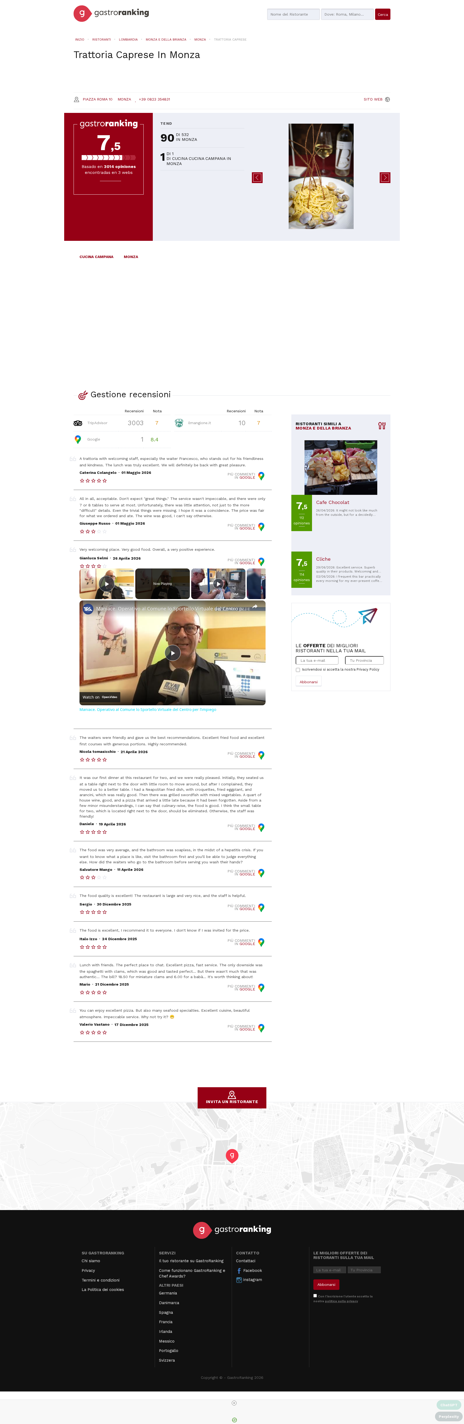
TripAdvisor (96, 422)
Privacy (88, 1270)
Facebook (252, 1270)
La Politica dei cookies (103, 1289)
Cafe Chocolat (332, 502)
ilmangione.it (199, 422)
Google (93, 439)
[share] (255, 606)
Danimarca (169, 1302)
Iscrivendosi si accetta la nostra (340, 669)
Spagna (166, 1312)
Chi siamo (91, 1260)
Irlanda (165, 1331)
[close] (234, 1403)
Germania (168, 1293)
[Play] (218, 583)
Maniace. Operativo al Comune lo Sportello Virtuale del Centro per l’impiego (171, 608)
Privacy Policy (368, 669)
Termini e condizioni (100, 1280)
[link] (88, 609)
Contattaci (245, 1260)
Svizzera (167, 1360)
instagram (252, 1279)
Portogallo (168, 1350)
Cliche (323, 559)
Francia (165, 1321)
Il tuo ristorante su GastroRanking (191, 1260)
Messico (167, 1341)
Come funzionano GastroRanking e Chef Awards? (192, 1273)
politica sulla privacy (341, 1301)
